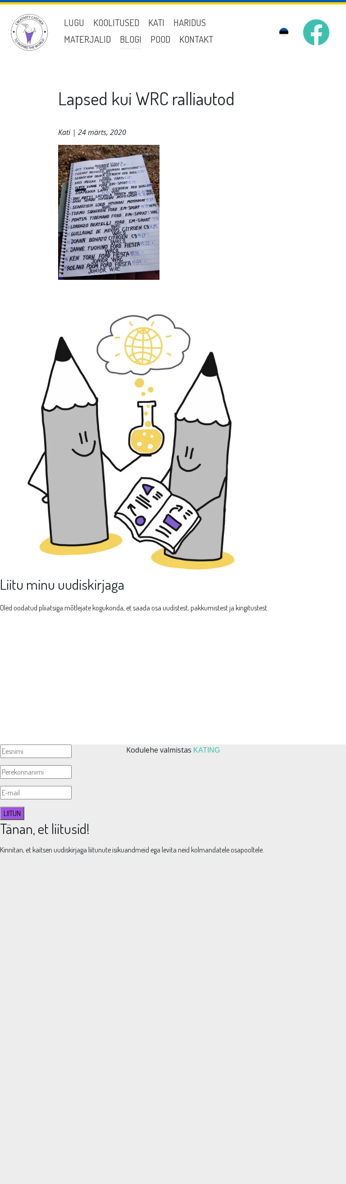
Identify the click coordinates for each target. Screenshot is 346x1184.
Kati (156, 22)
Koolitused (116, 22)
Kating (206, 750)
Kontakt (196, 39)
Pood (160, 39)
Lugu (74, 22)
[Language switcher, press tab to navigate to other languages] (284, 32)
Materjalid (87, 39)
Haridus (189, 22)
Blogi (130, 39)
